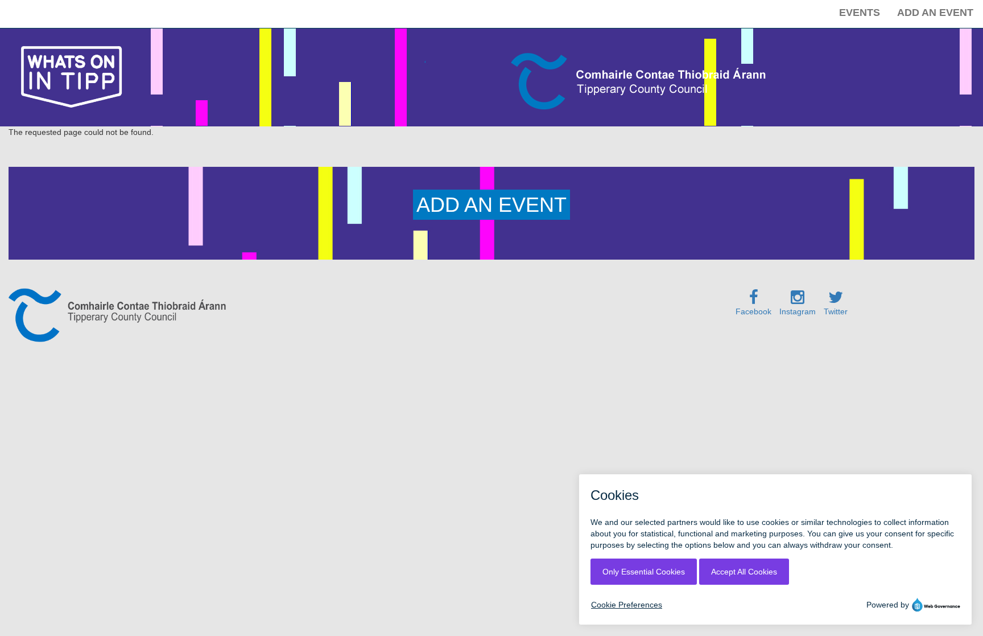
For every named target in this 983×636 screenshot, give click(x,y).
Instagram (797, 311)
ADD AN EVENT (491, 204)
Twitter (836, 311)
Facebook (753, 311)
